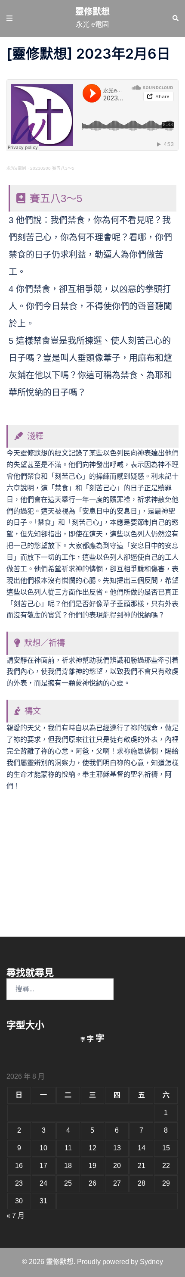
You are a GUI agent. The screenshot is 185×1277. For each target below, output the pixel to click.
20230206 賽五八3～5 (52, 168)
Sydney (151, 1261)
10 (43, 1148)
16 (19, 1165)
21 (141, 1165)
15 (166, 1148)
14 (141, 1148)
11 (68, 1148)
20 (117, 1165)
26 (92, 1183)
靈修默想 (92, 11)
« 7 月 (15, 1215)
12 (92, 1148)
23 (19, 1183)
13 (117, 1148)
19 (92, 1165)
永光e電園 (16, 168)
